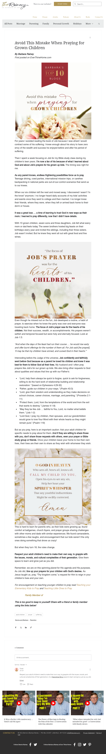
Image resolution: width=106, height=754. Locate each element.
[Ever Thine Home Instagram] (79, 744)
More (88, 23)
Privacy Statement (89, 733)
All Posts (8, 23)
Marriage (20, 23)
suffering (39, 614)
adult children (20, 614)
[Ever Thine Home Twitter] (85, 744)
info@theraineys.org (73, 733)
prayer (30, 614)
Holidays (77, 23)
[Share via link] (31, 627)
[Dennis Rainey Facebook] (30, 744)
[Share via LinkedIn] (26, 627)
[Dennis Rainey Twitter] (35, 744)
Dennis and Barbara (21, 620)
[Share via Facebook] (16, 627)
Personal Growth (61, 23)
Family (46, 23)
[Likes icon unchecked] (21, 684)
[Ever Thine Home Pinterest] (90, 744)
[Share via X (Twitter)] (21, 627)
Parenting (33, 23)
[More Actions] (90, 669)
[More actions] (90, 37)
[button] (99, 23)
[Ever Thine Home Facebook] (74, 744)
